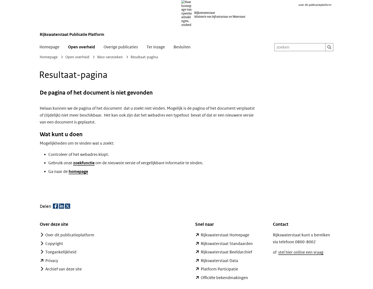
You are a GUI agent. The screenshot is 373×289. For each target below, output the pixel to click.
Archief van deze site (63, 269)
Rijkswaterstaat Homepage (225, 234)
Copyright (54, 243)
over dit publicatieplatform (315, 5)
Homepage (49, 46)
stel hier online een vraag (300, 252)
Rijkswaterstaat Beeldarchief (226, 252)
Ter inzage (156, 46)
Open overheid (81, 46)
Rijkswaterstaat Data (219, 260)
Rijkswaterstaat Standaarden (227, 243)
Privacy (51, 260)
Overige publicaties (121, 46)
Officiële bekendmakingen (224, 277)
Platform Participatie (219, 269)
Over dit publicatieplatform (69, 234)
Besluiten (182, 46)
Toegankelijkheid (60, 252)
